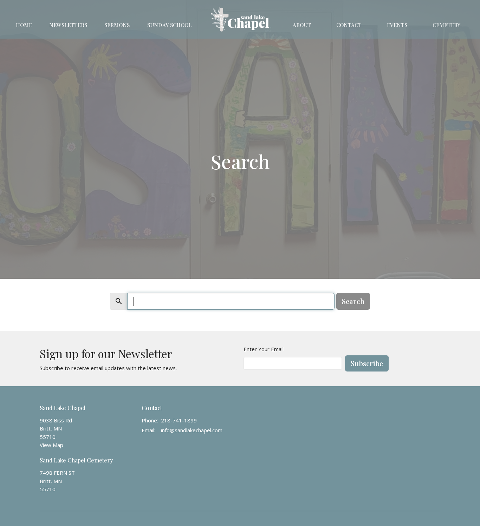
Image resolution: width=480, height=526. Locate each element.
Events (397, 24)
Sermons (117, 24)
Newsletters (68, 24)
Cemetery (446, 24)
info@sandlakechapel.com (191, 430)
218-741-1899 (179, 420)
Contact (349, 24)
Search (353, 301)
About (302, 24)
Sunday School (169, 24)
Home (24, 24)
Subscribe (367, 363)
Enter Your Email (264, 349)
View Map (51, 444)
